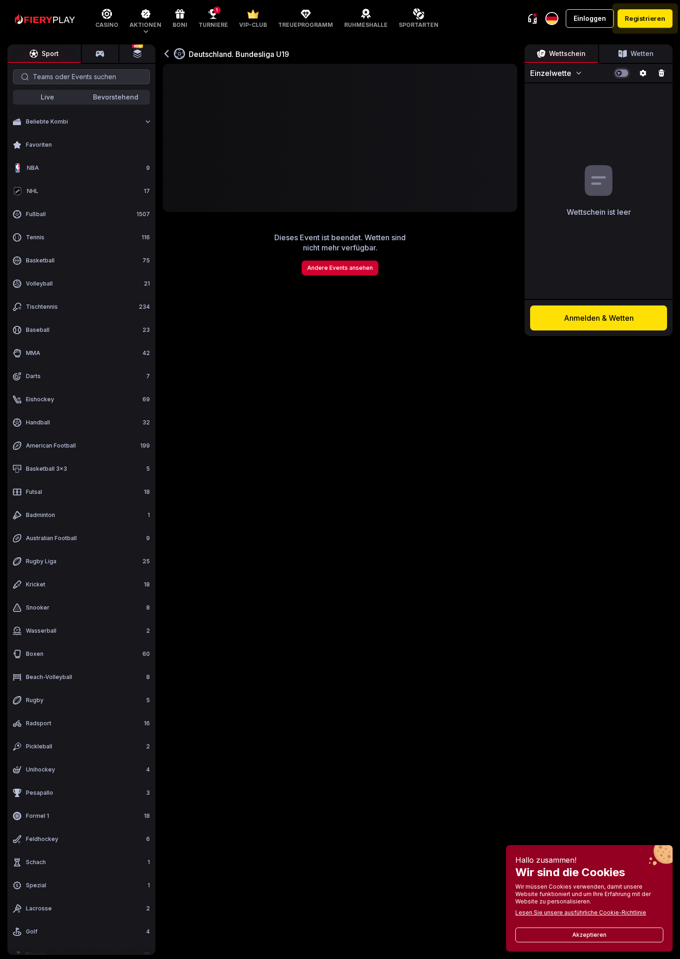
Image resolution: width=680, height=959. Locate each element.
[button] (145, 18)
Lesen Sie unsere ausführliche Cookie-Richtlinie (580, 912)
